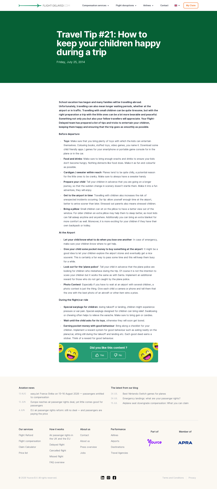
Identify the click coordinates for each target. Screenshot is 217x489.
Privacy (192, 477)
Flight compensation (30, 441)
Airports (115, 441)
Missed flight (56, 456)
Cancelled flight (57, 450)
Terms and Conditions (173, 477)
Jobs (83, 452)
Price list (23, 452)
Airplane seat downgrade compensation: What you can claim (156, 403)
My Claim (191, 5)
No (120, 355)
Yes (102, 355)
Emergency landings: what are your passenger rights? (151, 398)
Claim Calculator (27, 446)
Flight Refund (26, 435)
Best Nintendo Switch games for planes (144, 393)
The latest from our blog (124, 387)
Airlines (114, 435)
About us (85, 441)
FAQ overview (57, 462)
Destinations (117, 446)
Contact (164, 5)
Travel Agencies (119, 452)
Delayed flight (57, 444)
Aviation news (26, 387)
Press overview (88, 446)
